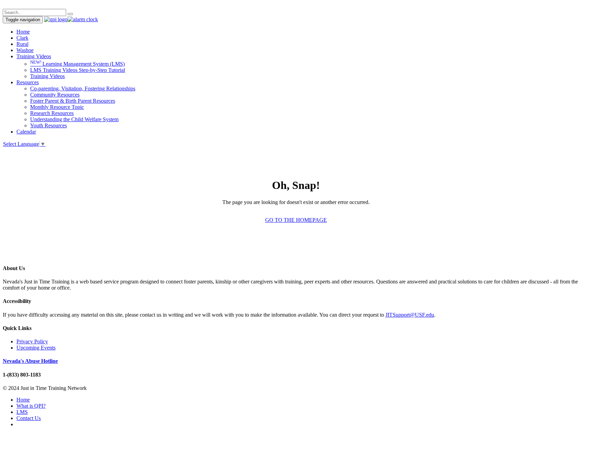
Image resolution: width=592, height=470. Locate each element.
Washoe (25, 50)
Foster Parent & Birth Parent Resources (72, 101)
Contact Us (28, 418)
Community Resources (54, 95)
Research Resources (52, 113)
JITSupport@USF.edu (409, 315)
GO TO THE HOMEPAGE (296, 220)
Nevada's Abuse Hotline (30, 361)
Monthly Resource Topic (57, 107)
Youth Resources (48, 125)
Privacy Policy (32, 341)
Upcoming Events (36, 348)
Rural (22, 44)
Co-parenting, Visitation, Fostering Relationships (82, 88)
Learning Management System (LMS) (77, 64)
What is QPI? (31, 406)
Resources (27, 82)
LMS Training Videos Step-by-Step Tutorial (77, 70)
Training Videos (33, 56)
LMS (22, 412)
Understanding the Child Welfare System (74, 119)
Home (23, 32)
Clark (22, 38)
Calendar (26, 132)
